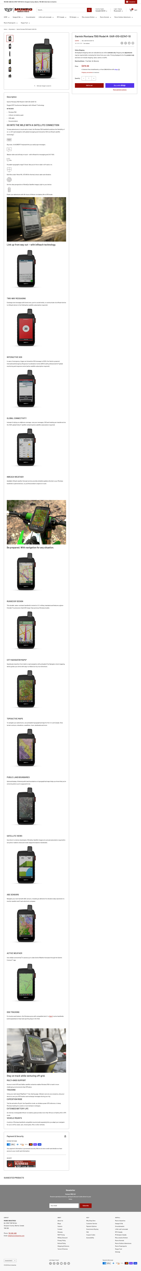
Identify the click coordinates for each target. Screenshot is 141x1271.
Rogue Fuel (24, 23)
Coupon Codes (90, 1235)
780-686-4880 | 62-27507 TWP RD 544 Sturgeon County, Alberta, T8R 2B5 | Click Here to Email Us (30, 2)
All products (12, 29)
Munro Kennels (104, 17)
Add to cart (89, 85)
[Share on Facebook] (122, 43)
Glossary (60, 1232)
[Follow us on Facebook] (50, 1263)
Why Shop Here (90, 1220)
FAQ (87, 1232)
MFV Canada (60, 17)
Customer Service (91, 1223)
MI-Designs (73, 17)
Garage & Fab (17, 17)
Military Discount (63, 1238)
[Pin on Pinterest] (125, 43)
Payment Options (91, 1226)
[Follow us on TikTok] (65, 1263)
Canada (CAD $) (8, 1260)
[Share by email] (133, 43)
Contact (60, 1229)
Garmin (77, 40)
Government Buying (92, 1229)
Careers (60, 1226)
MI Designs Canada (120, 1235)
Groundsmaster (30, 17)
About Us (60, 1220)
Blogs (59, 1223)
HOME (5, 17)
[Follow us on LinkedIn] (68, 1263)
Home (5, 29)
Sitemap (117, 1252)
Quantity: (77, 78)
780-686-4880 (12, 1233)
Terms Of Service (63, 1249)
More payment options (120, 90)
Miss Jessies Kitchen (88, 17)
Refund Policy (62, 1243)
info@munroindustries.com (16, 1236)
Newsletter (132, 2)
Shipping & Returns (63, 1246)
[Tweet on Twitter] (129, 43)
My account (117, 11)
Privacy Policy (62, 1240)
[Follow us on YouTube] (61, 1263)
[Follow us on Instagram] (54, 1263)
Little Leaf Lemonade (45, 17)
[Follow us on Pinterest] (57, 1263)
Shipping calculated (87, 72)
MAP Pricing (61, 1235)
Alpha (50, 1016)
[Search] (89, 10)
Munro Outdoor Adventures (122, 17)
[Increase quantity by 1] (94, 78)
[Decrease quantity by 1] (84, 78)
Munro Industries (120, 1220)
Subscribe (86, 1205)
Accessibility (90, 1238)
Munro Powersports (9, 23)
